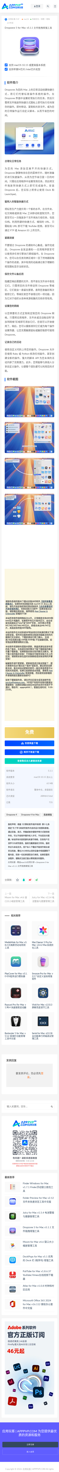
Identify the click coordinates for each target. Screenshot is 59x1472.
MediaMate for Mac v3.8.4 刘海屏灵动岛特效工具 (16, 945)
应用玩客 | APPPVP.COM (34, 1469)
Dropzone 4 (11, 815)
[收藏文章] (17, 880)
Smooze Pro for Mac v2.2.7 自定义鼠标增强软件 (42, 976)
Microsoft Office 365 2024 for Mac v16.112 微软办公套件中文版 (38, 1304)
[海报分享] (36, 880)
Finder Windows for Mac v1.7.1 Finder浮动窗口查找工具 (38, 1187)
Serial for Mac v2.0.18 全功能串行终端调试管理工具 (43, 1036)
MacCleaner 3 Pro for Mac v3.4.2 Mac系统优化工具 (43, 945)
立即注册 (30, 1444)
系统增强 (48, 815)
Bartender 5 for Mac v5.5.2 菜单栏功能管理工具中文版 (15, 1036)
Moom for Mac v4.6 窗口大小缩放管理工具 (16, 899)
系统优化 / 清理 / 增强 (41, 19)
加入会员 (30, 1452)
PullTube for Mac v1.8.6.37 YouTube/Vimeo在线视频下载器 (38, 1275)
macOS (26, 19)
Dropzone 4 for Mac (30, 815)
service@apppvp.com (15, 683)
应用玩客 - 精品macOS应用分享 (21, 862)
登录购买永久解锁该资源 (29, 761)
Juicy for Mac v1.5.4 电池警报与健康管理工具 (43, 899)
